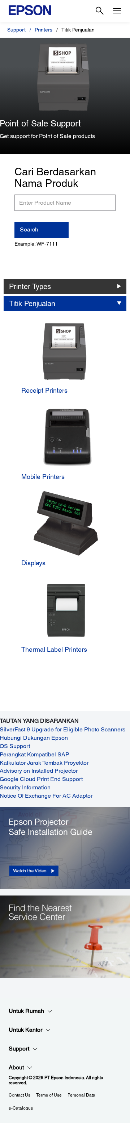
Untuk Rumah (26, 1010)
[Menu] (117, 11)
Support (16, 30)
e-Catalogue (21, 1108)
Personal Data (81, 1095)
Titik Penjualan (32, 303)
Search (29, 229)
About (16, 1067)
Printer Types (30, 286)
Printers (43, 30)
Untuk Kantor (25, 1029)
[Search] (99, 11)
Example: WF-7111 (36, 244)
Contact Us (19, 1095)
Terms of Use (49, 1095)
